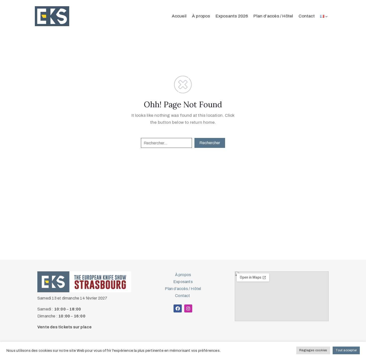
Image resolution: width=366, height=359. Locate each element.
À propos (201, 16)
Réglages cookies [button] (313, 350)
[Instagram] (188, 308)
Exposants (183, 282)
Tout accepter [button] (346, 350)
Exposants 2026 (232, 16)
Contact (306, 16)
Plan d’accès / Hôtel (273, 16)
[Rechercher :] (166, 143)
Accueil (179, 16)
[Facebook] (178, 308)
